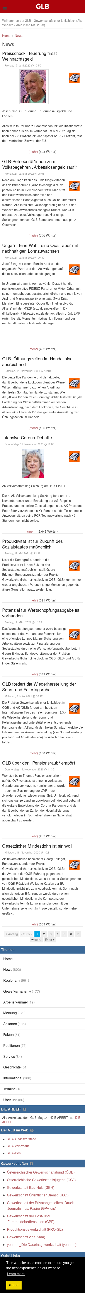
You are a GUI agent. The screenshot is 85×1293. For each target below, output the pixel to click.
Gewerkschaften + (21, 991)
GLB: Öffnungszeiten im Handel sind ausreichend (37, 361)
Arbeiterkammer (19, 1002)
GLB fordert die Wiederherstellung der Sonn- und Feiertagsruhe (39, 687)
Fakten (11, 1034)
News (18, 35)
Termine (12, 1088)
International (17, 1077)
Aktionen (14, 1023)
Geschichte (15, 1067)
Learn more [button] (16, 1274)
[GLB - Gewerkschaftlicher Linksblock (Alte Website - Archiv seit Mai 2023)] (43, 2)
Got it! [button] (14, 1285)
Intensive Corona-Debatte (27, 437)
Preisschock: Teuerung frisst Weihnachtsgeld (29, 56)
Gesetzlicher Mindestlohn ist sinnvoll (37, 846)
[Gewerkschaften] (31, 1164)
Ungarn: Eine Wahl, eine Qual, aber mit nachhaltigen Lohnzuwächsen (40, 248)
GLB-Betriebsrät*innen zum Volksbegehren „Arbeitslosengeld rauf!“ (39, 164)
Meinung (14, 1012)
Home (6, 35)
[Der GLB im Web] (31, 1131)
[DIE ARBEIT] (24, 1109)
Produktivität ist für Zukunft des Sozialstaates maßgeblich (32, 544)
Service (12, 1056)
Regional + (16, 980)
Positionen (15, 1045)
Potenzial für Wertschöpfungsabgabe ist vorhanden (40, 613)
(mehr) (33, 151)
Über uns (13, 1099)
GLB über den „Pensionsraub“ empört (38, 763)
